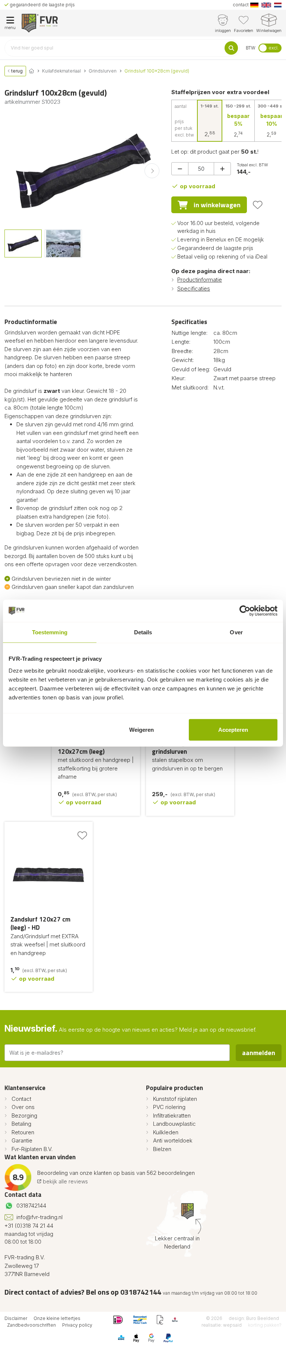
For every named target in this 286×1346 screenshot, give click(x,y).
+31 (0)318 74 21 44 (28, 1225)
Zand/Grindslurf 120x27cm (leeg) (81, 747)
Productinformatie (199, 279)
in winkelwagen (217, 205)
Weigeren (141, 729)
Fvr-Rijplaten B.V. (32, 1149)
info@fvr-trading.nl (39, 1217)
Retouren (23, 1132)
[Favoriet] (258, 205)
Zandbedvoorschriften (31, 1325)
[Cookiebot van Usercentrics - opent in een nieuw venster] (244, 610)
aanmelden (258, 1053)
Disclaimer (15, 1318)
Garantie (22, 1140)
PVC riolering (169, 1107)
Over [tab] (236, 632)
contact (241, 4)
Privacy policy (77, 1325)
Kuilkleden (165, 1132)
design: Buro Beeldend (254, 1318)
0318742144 (31, 1205)
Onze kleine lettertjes (57, 1318)
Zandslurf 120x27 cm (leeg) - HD (40, 923)
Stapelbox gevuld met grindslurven (182, 747)
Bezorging (24, 1115)
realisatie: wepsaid (221, 1325)
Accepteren (233, 729)
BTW (250, 48)
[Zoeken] (231, 48)
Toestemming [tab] (49, 632)
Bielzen (162, 1149)
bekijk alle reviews (64, 1181)
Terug (16, 71)
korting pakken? (265, 1325)
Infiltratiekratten (172, 1115)
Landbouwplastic (174, 1123)
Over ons (23, 1107)
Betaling (21, 1123)
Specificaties (193, 288)
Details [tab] (143, 632)
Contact (21, 1098)
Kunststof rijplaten (175, 1098)
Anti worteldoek (173, 1140)
